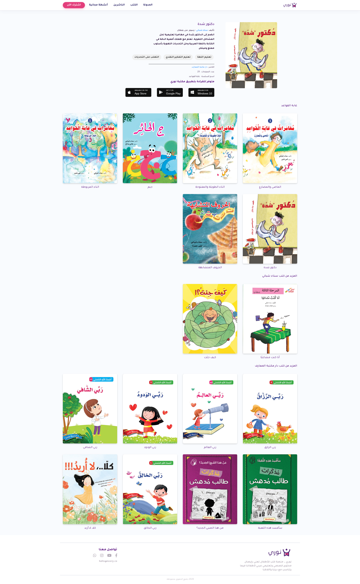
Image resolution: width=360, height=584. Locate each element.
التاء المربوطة (90, 187)
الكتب (134, 5)
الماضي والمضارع (270, 187)
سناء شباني (202, 30)
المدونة (147, 5)
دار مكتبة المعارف (200, 67)
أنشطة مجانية (98, 5)
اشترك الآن (74, 5)
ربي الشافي (90, 447)
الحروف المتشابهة (210, 267)
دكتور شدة (270, 267)
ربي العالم (210, 447)
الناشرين (119, 5)
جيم (150, 187)
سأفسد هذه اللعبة (270, 528)
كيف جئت (210, 357)
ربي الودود (150, 447)
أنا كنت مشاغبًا (270, 357)
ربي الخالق (150, 528)
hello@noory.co (108, 561)
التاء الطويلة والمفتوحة (210, 187)
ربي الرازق (270, 447)
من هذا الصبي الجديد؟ (210, 528)
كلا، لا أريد (90, 528)
